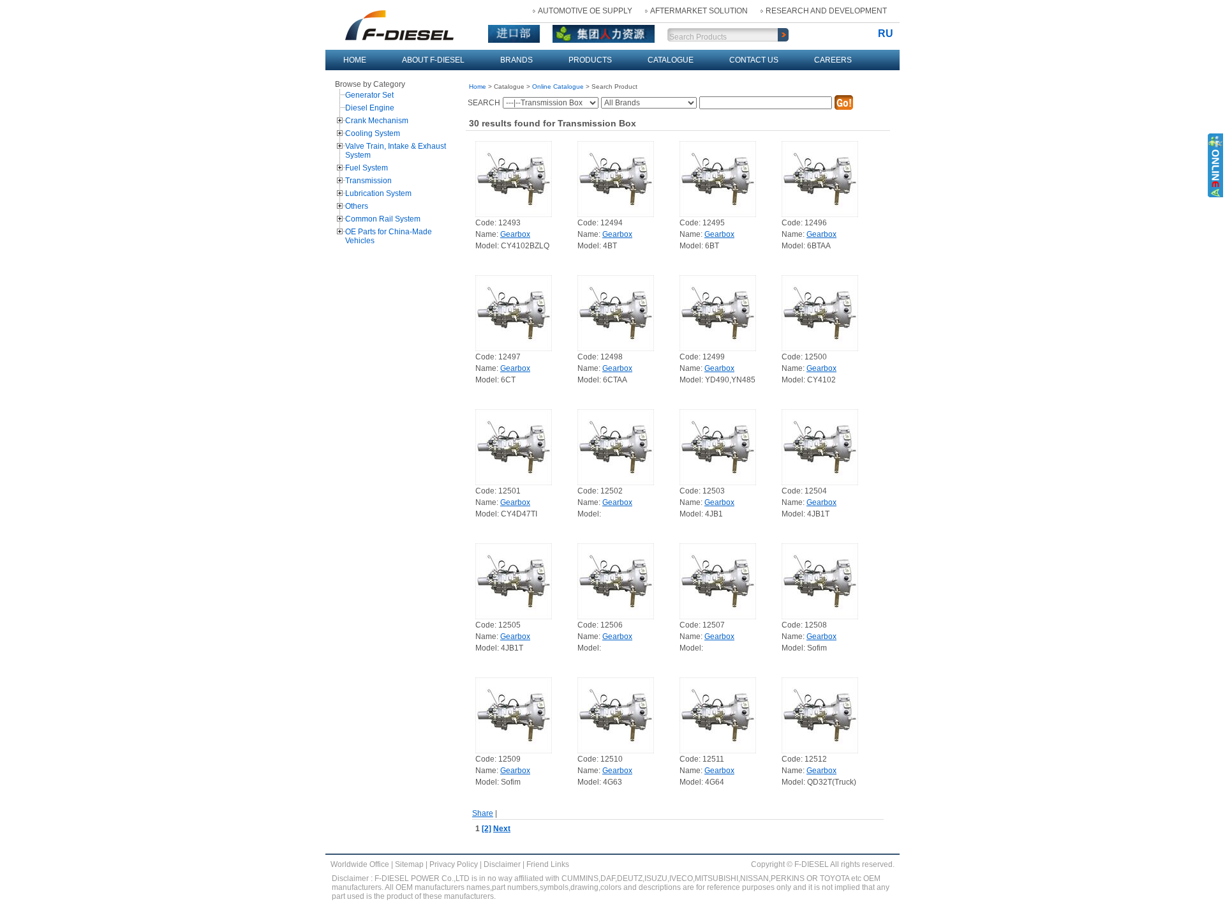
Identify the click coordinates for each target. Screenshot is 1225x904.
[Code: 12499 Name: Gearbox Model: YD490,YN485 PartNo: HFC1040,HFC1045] (717, 312)
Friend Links (547, 864)
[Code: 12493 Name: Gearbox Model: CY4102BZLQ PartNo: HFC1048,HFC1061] (513, 178)
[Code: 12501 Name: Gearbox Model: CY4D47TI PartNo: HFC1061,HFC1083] (513, 446)
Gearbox (515, 234)
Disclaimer (502, 864)
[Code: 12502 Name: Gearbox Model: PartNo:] (615, 446)
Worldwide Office (359, 864)
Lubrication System (378, 193)
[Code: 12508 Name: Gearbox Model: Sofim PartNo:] (820, 580)
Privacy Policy (453, 864)
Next (501, 828)
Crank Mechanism (376, 120)
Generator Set (369, 95)
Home (354, 60)
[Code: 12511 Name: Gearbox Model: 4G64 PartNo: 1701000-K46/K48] (717, 714)
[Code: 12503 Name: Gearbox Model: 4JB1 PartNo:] (717, 446)
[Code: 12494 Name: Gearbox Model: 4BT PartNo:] (615, 178)
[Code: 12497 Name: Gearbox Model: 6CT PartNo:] (513, 312)
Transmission (368, 180)
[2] (486, 828)
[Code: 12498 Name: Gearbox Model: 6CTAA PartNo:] (615, 312)
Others (356, 206)
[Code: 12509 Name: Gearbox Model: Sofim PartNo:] (513, 714)
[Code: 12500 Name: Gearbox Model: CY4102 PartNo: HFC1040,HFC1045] (820, 312)
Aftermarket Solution (699, 10)
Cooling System (372, 133)
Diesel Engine (369, 107)
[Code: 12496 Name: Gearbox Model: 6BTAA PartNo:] (820, 178)
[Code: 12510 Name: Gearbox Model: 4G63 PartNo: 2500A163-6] (615, 714)
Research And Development (826, 10)
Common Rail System (382, 219)
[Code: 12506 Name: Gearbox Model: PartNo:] (615, 580)
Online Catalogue (558, 86)
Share (482, 813)
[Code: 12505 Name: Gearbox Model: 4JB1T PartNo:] (513, 580)
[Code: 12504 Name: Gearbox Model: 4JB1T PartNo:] (820, 446)
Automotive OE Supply (585, 10)
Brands (516, 60)
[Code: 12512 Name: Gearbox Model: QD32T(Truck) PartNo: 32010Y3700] (820, 714)
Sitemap (409, 864)
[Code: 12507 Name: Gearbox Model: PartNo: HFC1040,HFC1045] (717, 580)
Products (590, 60)
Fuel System (366, 167)
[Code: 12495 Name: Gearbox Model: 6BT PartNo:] (717, 178)
